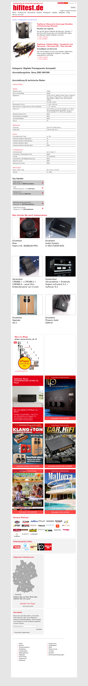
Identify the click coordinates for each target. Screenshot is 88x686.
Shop (68, 13)
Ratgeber (62, 13)
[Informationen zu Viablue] (17, 535)
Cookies (51, 651)
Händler (54, 13)
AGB (50, 647)
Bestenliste (31, 13)
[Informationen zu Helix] (41, 526)
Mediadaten (53, 645)
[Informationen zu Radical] (49, 530)
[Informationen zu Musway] (24, 530)
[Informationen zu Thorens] (66, 530)
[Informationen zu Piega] (41, 530)
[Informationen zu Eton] (17, 526)
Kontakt (51, 653)
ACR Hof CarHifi (28, 606)
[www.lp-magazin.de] (41, 552)
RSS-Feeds (23, 657)
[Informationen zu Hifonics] (50, 526)
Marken (39, 13)
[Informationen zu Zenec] (34, 535)
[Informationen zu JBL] (57, 526)
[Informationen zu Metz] (17, 530)
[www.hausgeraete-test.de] (25, 552)
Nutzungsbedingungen (56, 655)
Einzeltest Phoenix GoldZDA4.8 (51, 320)
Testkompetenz (24, 647)
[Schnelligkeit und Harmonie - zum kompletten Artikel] (24, 51)
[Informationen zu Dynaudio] (50, 522)
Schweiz (18, 594)
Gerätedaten (23, 651)
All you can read (17, 15)
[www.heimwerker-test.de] (33, 552)
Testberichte (22, 13)
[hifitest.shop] (48, 552)
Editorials (22, 660)
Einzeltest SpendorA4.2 (17, 320)
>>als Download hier (21, 371)
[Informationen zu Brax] (41, 522)
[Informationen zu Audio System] (25, 522)
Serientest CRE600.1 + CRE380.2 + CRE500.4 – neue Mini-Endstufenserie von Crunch (25, 283)
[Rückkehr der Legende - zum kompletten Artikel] (24, 31)
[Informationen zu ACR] (17, 522)
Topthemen (23, 658)
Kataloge (22, 655)
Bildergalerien (23, 653)
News (14, 13)
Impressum (52, 643)
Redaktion (22, 649)
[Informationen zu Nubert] (33, 530)
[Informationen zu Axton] (34, 522)
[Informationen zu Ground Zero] (33, 526)
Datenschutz (53, 649)
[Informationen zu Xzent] (25, 535)
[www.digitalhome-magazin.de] (16, 552)
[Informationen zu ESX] (66, 522)
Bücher (21, 645)
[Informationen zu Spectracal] (57, 530)
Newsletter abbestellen (22, 632)
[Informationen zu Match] (66, 526)
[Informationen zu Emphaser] (58, 522)
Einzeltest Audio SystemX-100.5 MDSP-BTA (54, 243)
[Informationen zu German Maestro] (25, 526)
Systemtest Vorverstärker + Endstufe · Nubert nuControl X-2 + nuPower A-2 (58, 283)
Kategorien (47, 13)
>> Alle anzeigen (42, 39)
